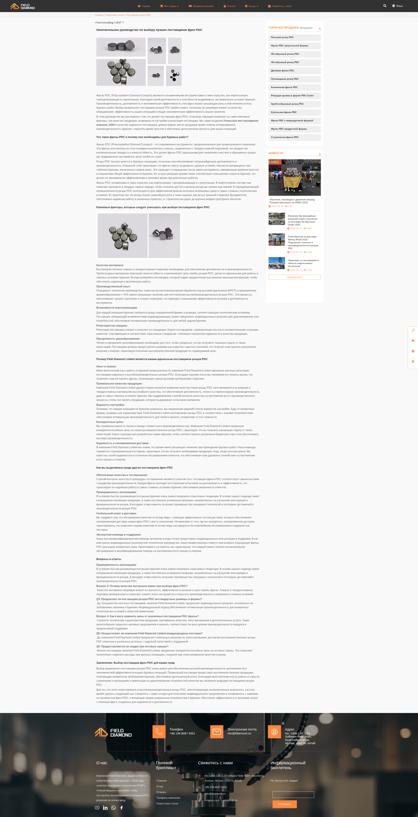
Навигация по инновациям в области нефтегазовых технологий (303, 263)
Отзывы (161, 792)
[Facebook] (121, 807)
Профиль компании (168, 797)
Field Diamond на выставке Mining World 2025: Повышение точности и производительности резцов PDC (303, 242)
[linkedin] (105, 807)
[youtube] (97, 807)
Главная (99, 15)
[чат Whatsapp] (113, 807)
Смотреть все (294, 277)
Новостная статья (114, 15)
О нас (159, 786)
